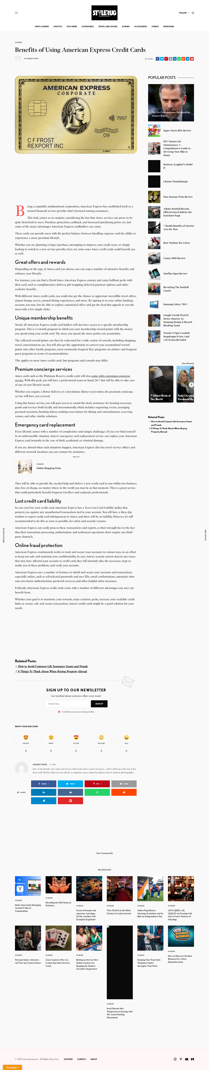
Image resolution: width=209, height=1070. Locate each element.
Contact (81, 1059)
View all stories (188, 363)
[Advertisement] (76, 182)
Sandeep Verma (32, 58)
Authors (68, 1059)
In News (18, 42)
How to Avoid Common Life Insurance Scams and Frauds (53, 666)
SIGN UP (99, 704)
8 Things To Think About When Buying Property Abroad (52, 671)
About (94, 1059)
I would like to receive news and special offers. (78, 712)
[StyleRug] (104, 12)
